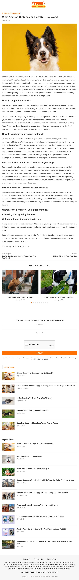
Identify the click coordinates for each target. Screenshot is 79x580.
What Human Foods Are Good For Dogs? (33, 469)
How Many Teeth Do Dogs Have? (29, 456)
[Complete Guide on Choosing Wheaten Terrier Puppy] (8, 426)
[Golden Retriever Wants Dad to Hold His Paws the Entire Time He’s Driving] (8, 483)
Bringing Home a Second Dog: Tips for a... (59, 297)
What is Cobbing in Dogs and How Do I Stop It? (35, 373)
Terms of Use (51, 559)
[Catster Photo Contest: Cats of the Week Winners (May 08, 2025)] (8, 532)
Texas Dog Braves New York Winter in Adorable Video (37, 505)
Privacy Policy (39, 559)
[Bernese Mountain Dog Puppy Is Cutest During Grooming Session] (8, 496)
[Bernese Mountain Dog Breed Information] (8, 414)
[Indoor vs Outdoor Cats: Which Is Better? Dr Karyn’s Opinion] (8, 519)
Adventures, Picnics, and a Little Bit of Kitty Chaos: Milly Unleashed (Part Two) (45, 543)
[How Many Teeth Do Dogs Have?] (8, 459)
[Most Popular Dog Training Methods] (20, 282)
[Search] (76, 3)
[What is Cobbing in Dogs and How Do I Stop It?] (8, 376)
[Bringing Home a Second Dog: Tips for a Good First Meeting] (59, 282)
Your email (39, 333)
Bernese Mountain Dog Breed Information (33, 410)
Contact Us (26, 559)
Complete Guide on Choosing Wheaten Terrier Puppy (37, 423)
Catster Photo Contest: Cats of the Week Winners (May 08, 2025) (41, 529)
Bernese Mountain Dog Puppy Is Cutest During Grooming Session (42, 493)
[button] (5, 280)
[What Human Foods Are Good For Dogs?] (8, 472)
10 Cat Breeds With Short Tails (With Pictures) (34, 398)
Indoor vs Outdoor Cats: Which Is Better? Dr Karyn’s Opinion (40, 516)
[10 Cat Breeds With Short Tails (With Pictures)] (8, 401)
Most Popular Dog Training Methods (20, 297)
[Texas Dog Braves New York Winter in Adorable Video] (8, 508)
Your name (39, 324)
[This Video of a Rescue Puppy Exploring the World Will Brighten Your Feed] (8, 389)
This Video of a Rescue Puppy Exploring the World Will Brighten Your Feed (46, 385)
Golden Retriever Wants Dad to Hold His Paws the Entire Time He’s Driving (45, 480)
